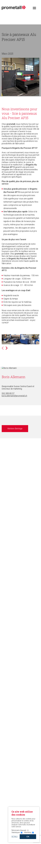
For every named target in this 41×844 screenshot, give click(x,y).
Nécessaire (19, 830)
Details (15, 837)
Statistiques (16, 832)
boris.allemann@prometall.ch (14, 395)
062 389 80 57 (8, 393)
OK (27, 836)
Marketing (27, 832)
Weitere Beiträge (14, 428)
